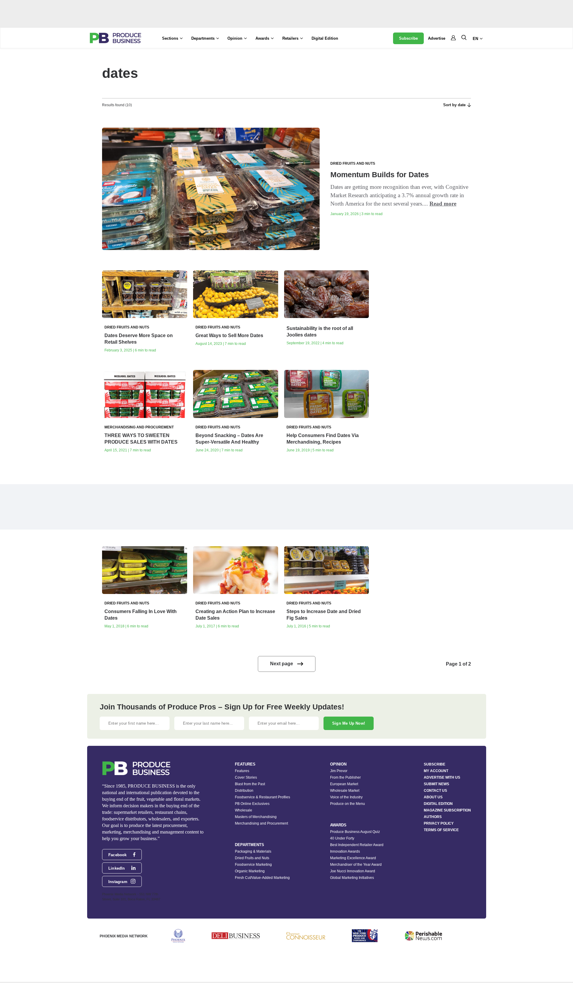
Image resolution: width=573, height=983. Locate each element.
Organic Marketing (250, 871)
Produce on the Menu (347, 804)
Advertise (436, 38)
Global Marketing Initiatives (352, 878)
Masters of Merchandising (256, 817)
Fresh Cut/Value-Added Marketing (262, 878)
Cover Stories (246, 777)
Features (242, 771)
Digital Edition (325, 38)
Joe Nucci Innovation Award (352, 871)
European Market (344, 784)
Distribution (244, 790)
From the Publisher (345, 777)
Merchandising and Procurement (261, 823)
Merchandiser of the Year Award (356, 864)
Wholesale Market (344, 790)
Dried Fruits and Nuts (252, 858)
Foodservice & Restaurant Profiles (262, 797)
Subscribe (408, 38)
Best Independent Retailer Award (356, 845)
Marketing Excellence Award (353, 858)
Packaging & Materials (253, 851)
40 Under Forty (342, 838)
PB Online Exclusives (252, 804)
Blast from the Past (250, 784)
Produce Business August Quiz (355, 832)
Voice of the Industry (346, 797)
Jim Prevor (338, 771)
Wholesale (243, 810)
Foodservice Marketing (253, 864)
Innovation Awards (345, 851)
